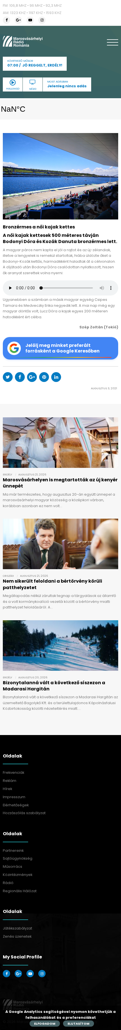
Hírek (7, 788)
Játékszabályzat (17, 928)
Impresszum (14, 797)
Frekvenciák (13, 772)
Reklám (9, 780)
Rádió (8, 882)
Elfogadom (44, 1023)
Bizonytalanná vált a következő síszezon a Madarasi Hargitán (54, 685)
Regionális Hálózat (20, 891)
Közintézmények (17, 874)
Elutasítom (78, 1023)
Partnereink (13, 850)
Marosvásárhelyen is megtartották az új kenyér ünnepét (60, 483)
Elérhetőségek (16, 805)
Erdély (7, 474)
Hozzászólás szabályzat (24, 813)
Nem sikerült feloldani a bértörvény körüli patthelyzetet (52, 584)
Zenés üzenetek (17, 936)
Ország (8, 576)
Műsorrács (12, 866)
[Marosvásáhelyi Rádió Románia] (22, 41)
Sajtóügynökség (17, 858)
